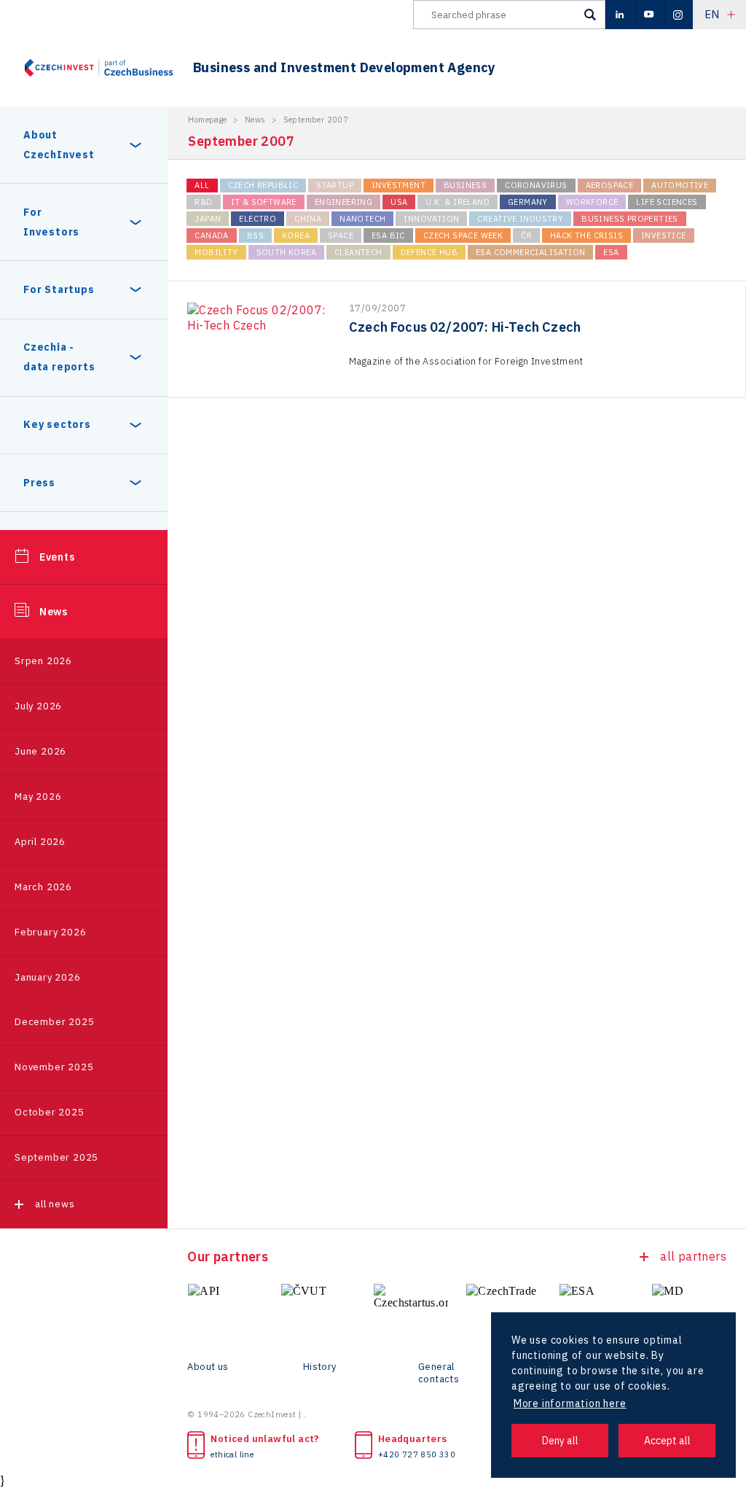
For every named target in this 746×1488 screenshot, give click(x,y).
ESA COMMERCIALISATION (530, 252)
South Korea (286, 252)
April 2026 (40, 841)
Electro (257, 219)
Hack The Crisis (586, 235)
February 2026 (50, 932)
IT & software (264, 202)
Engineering (343, 202)
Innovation (431, 219)
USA (398, 202)
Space (340, 235)
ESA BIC (388, 235)
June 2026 (40, 751)
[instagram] (678, 14)
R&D (203, 202)
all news (54, 1204)
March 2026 (43, 887)
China (307, 219)
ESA (611, 252)
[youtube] (649, 14)
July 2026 (38, 706)
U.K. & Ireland (457, 202)
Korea (296, 235)
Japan (208, 219)
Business (465, 185)
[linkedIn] (620, 14)
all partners (693, 1256)
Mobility (216, 252)
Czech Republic (263, 185)
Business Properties (629, 219)
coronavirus (536, 185)
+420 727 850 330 (416, 1454)
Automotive (679, 185)
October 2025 (50, 1112)
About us (207, 1367)
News (53, 611)
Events (57, 557)
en (712, 14)
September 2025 (56, 1157)
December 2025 (54, 1022)
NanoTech (362, 219)
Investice (663, 235)
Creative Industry (520, 219)
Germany (528, 202)
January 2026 (48, 977)
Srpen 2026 (43, 661)
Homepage (207, 119)
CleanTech (358, 252)
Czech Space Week (463, 235)
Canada (211, 235)
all (202, 185)
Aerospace (610, 185)
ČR (526, 235)
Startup (334, 185)
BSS (255, 235)
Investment (398, 185)
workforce (592, 202)
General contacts (438, 1373)
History (320, 1367)
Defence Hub (429, 252)
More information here (570, 1403)
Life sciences (666, 202)
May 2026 (38, 796)
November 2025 (54, 1067)
